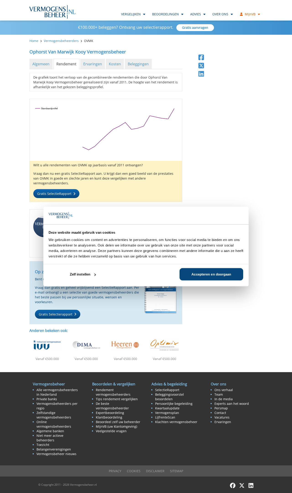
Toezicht (42, 445)
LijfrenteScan (165, 417)
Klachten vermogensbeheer (176, 422)
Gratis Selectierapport (55, 314)
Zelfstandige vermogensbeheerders (53, 415)
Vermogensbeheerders (61, 41)
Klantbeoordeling (109, 417)
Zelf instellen (80, 274)
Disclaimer (155, 471)
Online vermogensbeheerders (53, 424)
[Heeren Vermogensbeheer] (125, 345)
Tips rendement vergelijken (117, 399)
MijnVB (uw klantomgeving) (116, 426)
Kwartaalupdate (167, 408)
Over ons (220, 14)
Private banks (46, 399)
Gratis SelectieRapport (54, 193)
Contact (220, 413)
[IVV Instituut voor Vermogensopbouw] (47, 345)
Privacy (115, 471)
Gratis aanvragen (195, 27)
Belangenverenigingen (53, 449)
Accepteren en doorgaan (211, 274)
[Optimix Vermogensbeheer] (165, 345)
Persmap (221, 408)
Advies (195, 14)
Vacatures (221, 417)
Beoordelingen (165, 14)
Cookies (134, 471)
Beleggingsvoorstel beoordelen (169, 396)
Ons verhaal (223, 390)
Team (218, 394)
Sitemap (176, 471)
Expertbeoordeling (110, 413)
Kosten (115, 63)
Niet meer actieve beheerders (49, 437)
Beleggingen (138, 63)
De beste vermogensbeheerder (112, 405)
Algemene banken (50, 431)
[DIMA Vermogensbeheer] (86, 345)
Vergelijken (131, 14)
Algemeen (41, 63)
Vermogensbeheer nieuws (56, 454)
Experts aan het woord (231, 403)
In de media (223, 399)
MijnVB (250, 14)
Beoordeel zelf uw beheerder (118, 422)
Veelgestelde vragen (111, 431)
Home (33, 41)
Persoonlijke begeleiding (174, 403)
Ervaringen (92, 63)
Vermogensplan (167, 413)
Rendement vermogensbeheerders (113, 392)
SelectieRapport (167, 390)
